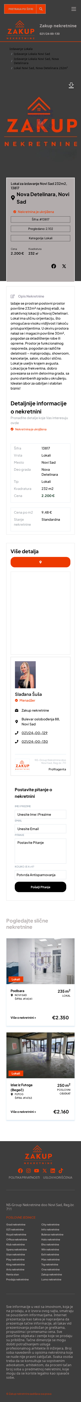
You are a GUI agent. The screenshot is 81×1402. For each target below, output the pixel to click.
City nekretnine (50, 1224)
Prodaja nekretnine (17, 1279)
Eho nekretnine (50, 1244)
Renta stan (12, 1274)
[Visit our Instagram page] (28, 1170)
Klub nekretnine (15, 1244)
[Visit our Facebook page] (20, 1170)
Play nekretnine (15, 1259)
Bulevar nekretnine (52, 1234)
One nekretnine (50, 1269)
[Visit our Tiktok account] (60, 1170)
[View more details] (40, 562)
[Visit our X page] (44, 1170)
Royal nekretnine (16, 1234)
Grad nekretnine (15, 1224)
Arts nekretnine (15, 1269)
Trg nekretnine (49, 1264)
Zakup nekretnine (51, 1274)
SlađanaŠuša (28, 694)
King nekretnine (15, 1264)
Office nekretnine (16, 1239)
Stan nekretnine (15, 1254)
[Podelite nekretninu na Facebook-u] (54, 266)
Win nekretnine (50, 1249)
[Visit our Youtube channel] (36, 1170)
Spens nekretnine (16, 1249)
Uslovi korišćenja (57, 1177)
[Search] (41, 9)
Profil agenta (57, 769)
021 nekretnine (15, 1229)
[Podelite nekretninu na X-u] (65, 266)
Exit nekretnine (50, 1254)
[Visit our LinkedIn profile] (52, 1170)
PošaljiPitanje (40, 887)
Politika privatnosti (24, 1177)
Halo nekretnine (50, 1239)
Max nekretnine (50, 1259)
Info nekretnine (50, 1229)
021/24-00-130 (50, 34)
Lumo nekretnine (51, 1279)
